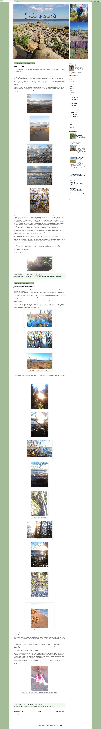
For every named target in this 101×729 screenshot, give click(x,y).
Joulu (33, 276)
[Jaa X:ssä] (38, 275)
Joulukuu (35, 706)
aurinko (20, 706)
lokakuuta (73, 105)
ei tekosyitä (30, 706)
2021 (71, 84)
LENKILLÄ (72, 182)
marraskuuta (74, 103)
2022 (71, 83)
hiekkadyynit (28, 276)
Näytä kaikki (84, 195)
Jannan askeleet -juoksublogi (77, 193)
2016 (71, 94)
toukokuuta (74, 114)
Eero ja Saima (73, 180)
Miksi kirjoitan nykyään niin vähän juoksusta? (77, 176)
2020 (71, 86)
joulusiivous (40, 706)
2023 (71, 81)
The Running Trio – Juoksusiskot (74, 187)
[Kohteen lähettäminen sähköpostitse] (35, 275)
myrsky (49, 706)
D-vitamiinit (25, 706)
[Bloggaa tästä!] (37, 275)
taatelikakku (29, 278)
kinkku (48, 276)
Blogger (60, 725)
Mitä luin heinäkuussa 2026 (76, 194)
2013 (71, 126)
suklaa (25, 278)
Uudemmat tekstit (18, 711)
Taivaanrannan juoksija (75, 174)
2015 (71, 96)
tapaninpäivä (35, 278)
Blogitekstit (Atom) (21, 713)
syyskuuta (73, 107)
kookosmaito (52, 276)
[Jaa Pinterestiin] (41, 275)
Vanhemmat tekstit (60, 711)
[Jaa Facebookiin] (40, 275)
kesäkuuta (73, 112)
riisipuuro (21, 278)
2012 (71, 127)
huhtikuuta (74, 116)
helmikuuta (74, 120)
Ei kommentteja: (29, 274)
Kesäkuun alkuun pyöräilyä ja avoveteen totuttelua (80, 159)
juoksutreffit (43, 276)
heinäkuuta (74, 110)
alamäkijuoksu (22, 276)
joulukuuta (73, 97)
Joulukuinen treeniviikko (25, 286)
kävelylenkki (58, 276)
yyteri (53, 706)
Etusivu (39, 711)
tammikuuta (74, 121)
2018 (71, 90)
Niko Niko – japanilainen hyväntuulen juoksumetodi (76, 190)
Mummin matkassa (74, 179)
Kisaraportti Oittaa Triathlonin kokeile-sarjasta (76, 184)
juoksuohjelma (37, 276)
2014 (71, 124)
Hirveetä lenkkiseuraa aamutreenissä (79, 135)
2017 (71, 92)
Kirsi (77, 65)
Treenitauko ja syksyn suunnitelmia (81, 146)
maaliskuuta (74, 118)
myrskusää (16, 278)
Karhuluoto (45, 706)
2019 (71, 88)
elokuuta (73, 108)
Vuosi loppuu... (19, 66)
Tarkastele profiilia (73, 75)
